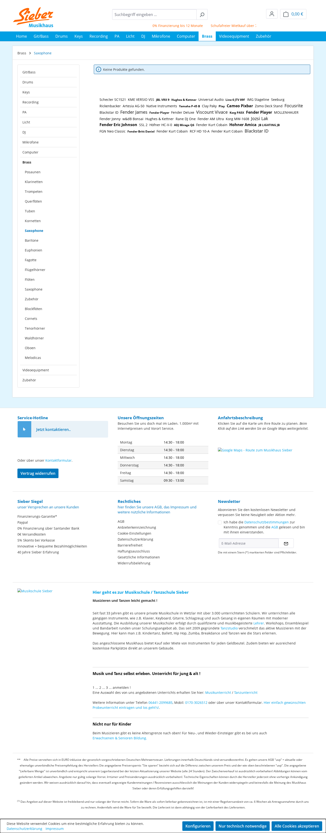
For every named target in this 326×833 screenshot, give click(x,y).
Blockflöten (33, 309)
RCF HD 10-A (200, 131)
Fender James (133, 112)
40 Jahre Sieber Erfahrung (38, 552)
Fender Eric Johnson (118, 124)
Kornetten (33, 221)
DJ (24, 132)
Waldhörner (34, 338)
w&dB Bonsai (132, 119)
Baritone (31, 240)
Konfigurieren (197, 826)
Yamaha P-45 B (189, 106)
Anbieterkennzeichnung (137, 527)
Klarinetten (34, 181)
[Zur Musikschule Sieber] (35, 587)
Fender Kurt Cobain (211, 125)
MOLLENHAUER (286, 112)
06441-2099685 (160, 702)
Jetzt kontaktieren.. (53, 429)
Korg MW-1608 (237, 119)
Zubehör (31, 299)
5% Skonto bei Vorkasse (36, 540)
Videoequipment (35, 370)
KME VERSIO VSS (141, 99)
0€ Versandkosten (31, 534)
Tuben (30, 211)
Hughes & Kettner (183, 100)
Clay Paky (209, 106)
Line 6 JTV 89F (235, 100)
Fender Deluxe (182, 112)
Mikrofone (30, 142)
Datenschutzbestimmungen (266, 522)
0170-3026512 (196, 702)
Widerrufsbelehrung (134, 563)
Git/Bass (29, 72)
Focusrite (293, 105)
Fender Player (159, 113)
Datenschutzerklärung (135, 539)
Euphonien (33, 250)
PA (24, 112)
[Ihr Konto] (272, 14)
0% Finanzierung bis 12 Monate (170, 25)
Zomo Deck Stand (269, 106)
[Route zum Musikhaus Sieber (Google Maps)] (263, 459)
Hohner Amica (243, 124)
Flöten (30, 279)
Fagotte (31, 260)
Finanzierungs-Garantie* (37, 516)
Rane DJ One (186, 119)
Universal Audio (211, 99)
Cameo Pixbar (240, 105)
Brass (26, 162)
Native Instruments (161, 106)
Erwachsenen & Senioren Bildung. (120, 738)
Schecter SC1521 (113, 99)
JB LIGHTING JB (269, 125)
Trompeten (33, 191)
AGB (121, 521)
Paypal (22, 522)
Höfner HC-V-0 (160, 125)
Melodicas (33, 357)
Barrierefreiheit (130, 545)
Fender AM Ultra (211, 119)
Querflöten (33, 201)
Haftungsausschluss (134, 551)
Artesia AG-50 (133, 106)
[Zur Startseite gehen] (33, 17)
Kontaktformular (58, 460)
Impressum (55, 828)
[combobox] (154, 14)
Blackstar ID (109, 112)
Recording (30, 102)
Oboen (30, 348)
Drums (27, 82)
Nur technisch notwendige (243, 826)
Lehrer (258, 623)
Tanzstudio (229, 628)
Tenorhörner (35, 328)
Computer (30, 152)
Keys (26, 92)
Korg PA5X (237, 113)
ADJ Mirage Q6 (184, 125)
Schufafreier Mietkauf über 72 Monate (234, 25)
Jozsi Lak (259, 118)
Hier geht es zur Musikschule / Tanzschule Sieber (141, 592)
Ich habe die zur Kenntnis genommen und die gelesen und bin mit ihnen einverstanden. (264, 527)
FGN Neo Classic (113, 131)
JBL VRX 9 (162, 100)
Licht (26, 122)
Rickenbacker (110, 106)
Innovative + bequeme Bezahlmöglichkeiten (52, 546)
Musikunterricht (218, 692)
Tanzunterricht (246, 692)
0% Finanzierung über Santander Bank (48, 528)
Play (222, 106)
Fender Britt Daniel (141, 131)
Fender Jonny (110, 119)
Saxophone (34, 230)
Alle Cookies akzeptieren (297, 826)
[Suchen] (202, 14)
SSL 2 (143, 125)
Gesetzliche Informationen (139, 557)
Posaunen (33, 172)
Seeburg (277, 99)
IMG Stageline (258, 99)
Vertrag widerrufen (38, 473)
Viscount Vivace (212, 112)
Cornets (31, 318)
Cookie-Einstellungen (134, 533)
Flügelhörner (35, 269)
